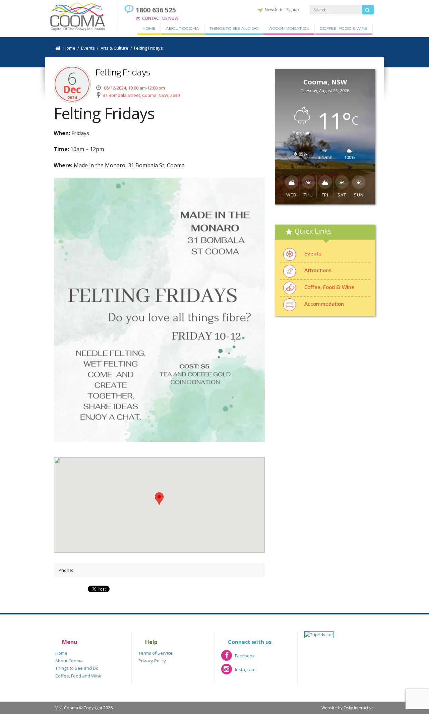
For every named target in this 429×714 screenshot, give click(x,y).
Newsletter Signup (282, 9)
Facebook (238, 658)
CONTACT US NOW (160, 18)
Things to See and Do (234, 28)
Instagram (238, 671)
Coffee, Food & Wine (343, 28)
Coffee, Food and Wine (78, 676)
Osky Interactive (359, 708)
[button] (159, 498)
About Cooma (182, 28)
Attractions (317, 270)
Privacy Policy (152, 661)
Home (149, 28)
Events (312, 253)
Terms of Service (155, 653)
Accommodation (289, 28)
